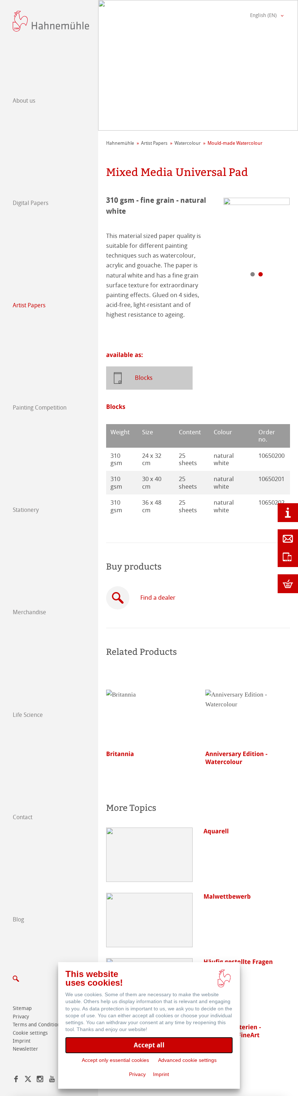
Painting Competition (40, 407)
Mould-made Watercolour (235, 143)
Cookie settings (30, 1033)
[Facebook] (16, 1080)
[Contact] (288, 538)
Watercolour (187, 143)
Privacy (21, 1017)
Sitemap (22, 1008)
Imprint (22, 1041)
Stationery (26, 509)
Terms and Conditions (38, 1025)
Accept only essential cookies (115, 1060)
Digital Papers (30, 203)
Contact (22, 817)
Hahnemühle (120, 143)
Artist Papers (29, 305)
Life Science (28, 714)
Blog (18, 919)
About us (24, 100)
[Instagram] (40, 1080)
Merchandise (29, 612)
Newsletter (25, 1049)
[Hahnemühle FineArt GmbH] (51, 21)
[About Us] (288, 512)
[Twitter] (28, 1080)
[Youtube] (52, 1080)
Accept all (149, 1045)
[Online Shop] (288, 583)
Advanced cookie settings (187, 1060)
